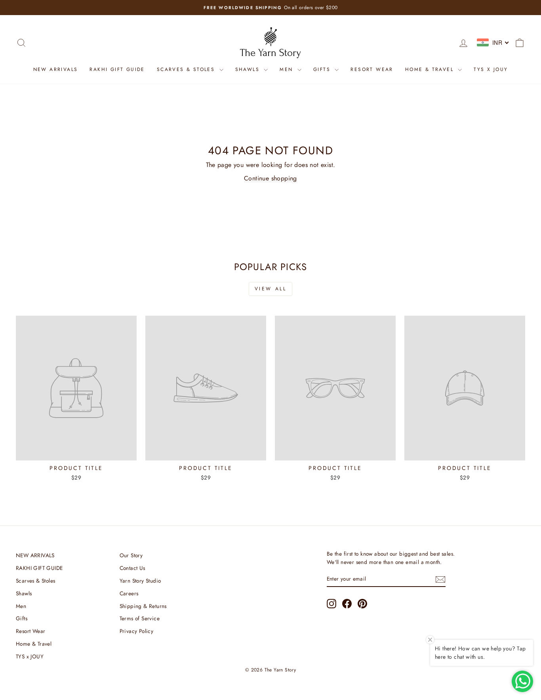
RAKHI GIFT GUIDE (117, 69)
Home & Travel (430, 69)
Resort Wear (372, 69)
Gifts (323, 69)
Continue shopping (270, 178)
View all (271, 288)
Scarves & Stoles (187, 69)
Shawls (248, 69)
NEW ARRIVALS (55, 69)
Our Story (131, 555)
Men (287, 69)
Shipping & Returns (143, 606)
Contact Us (132, 568)
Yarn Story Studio (140, 581)
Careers (129, 593)
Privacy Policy (137, 631)
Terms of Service (140, 618)
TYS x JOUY (491, 69)
